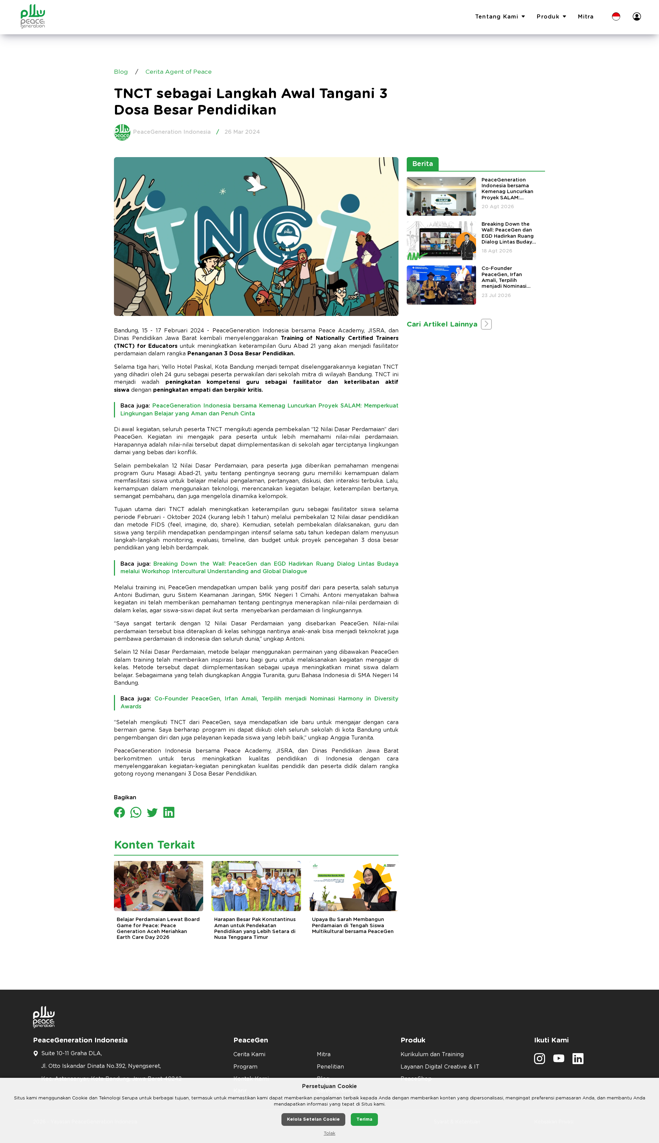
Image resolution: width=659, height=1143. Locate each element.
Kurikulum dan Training (432, 1054)
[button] (616, 17)
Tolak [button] (329, 1133)
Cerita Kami (249, 1054)
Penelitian (330, 1067)
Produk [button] (548, 17)
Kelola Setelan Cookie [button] (313, 1119)
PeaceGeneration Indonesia (172, 132)
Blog (121, 72)
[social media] (539, 1061)
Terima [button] (364, 1119)
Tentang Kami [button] (496, 17)
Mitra (586, 17)
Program (245, 1067)
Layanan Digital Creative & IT (440, 1067)
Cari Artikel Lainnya (443, 324)
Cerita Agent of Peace (179, 72)
